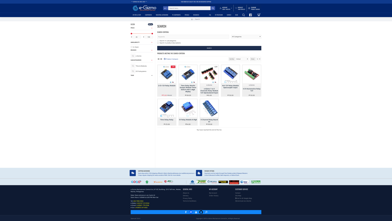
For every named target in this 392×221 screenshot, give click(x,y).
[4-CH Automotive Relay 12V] (252, 74)
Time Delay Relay (166, 120)
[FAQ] (206, 212)
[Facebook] (186, 212)
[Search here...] (212, 8)
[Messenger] (191, 212)
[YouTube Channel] (196, 212)
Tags (132, 75)
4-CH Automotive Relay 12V (252, 90)
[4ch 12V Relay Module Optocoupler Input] (230, 74)
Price (132, 28)
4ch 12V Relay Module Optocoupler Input (230, 87)
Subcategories (136, 60)
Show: (252, 59)
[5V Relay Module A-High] (188, 108)
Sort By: (232, 59)
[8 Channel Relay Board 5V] (209, 108)
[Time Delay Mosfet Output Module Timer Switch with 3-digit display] (188, 74)
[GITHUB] (201, 212)
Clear (151, 24)
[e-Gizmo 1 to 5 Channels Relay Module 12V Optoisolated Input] (209, 74)
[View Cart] (258, 15)
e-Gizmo (209, 85)
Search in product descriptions (170, 43)
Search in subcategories (167, 41)
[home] (192, 19)
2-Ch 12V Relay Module (166, 86)
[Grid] (158, 59)
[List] (161, 59)
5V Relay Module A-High (188, 120)
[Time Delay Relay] (167, 108)
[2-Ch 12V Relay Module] (167, 74)
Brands (133, 50)
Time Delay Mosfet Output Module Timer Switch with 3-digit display (188, 89)
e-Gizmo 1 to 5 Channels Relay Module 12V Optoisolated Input (209, 91)
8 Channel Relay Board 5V (209, 121)
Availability (135, 42)
